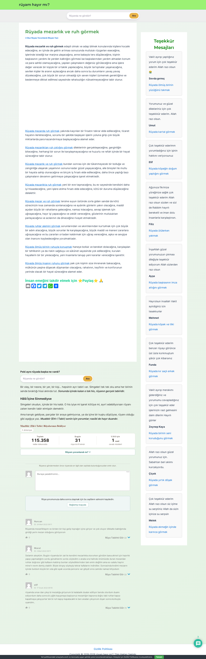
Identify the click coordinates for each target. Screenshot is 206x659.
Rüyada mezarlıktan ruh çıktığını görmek (49, 147)
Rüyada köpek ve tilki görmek (161, 327)
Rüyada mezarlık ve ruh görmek (44, 163)
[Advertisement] (77, 105)
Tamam (159, 657)
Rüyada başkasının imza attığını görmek (163, 285)
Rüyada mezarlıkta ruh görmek (43, 184)
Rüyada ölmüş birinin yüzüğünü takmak (161, 87)
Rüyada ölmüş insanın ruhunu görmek (47, 263)
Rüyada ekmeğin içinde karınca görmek (162, 529)
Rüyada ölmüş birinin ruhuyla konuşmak (48, 246)
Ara (134, 15)
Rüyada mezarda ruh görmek (42, 130)
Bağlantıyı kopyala (77, 505)
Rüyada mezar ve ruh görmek (42, 201)
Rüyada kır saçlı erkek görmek (161, 374)
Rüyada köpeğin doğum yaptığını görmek (163, 171)
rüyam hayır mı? (34, 4)
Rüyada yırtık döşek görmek (160, 483)
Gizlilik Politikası (103, 648)
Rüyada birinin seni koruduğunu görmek (161, 436)
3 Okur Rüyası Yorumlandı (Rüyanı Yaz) (41, 38)
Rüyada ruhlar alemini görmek (42, 226)
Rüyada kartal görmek (162, 131)
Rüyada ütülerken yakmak (159, 233)
